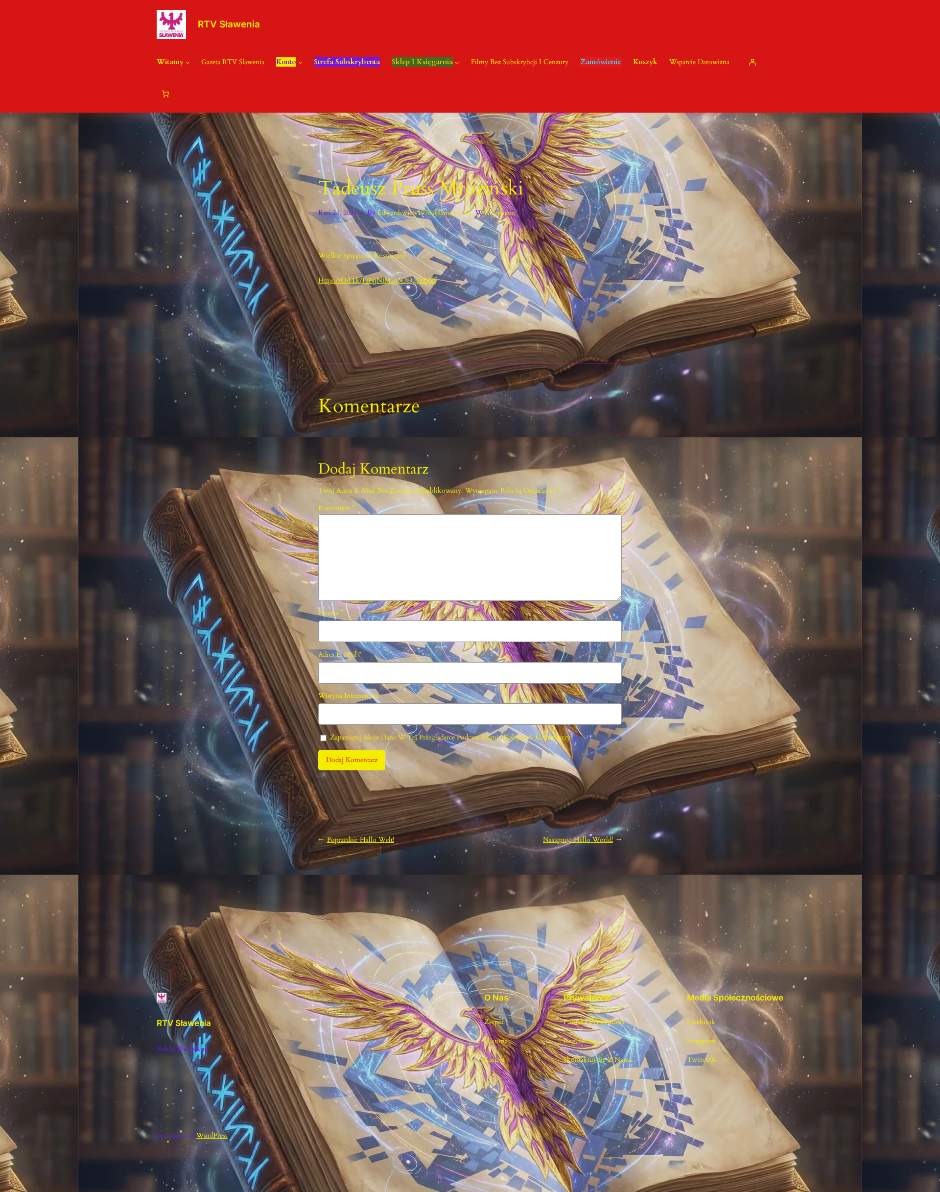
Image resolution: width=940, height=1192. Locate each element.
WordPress (212, 1135)
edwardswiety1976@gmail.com (425, 212)
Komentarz (336, 508)
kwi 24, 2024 (337, 212)
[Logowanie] (752, 62)
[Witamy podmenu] (188, 62)
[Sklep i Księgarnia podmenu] (457, 62)
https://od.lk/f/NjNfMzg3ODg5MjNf (377, 280)
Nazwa (330, 613)
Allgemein (500, 212)
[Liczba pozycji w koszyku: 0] (165, 94)
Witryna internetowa (348, 695)
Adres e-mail (339, 654)
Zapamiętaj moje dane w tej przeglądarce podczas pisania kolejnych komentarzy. (451, 737)
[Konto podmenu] (300, 62)
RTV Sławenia (229, 24)
